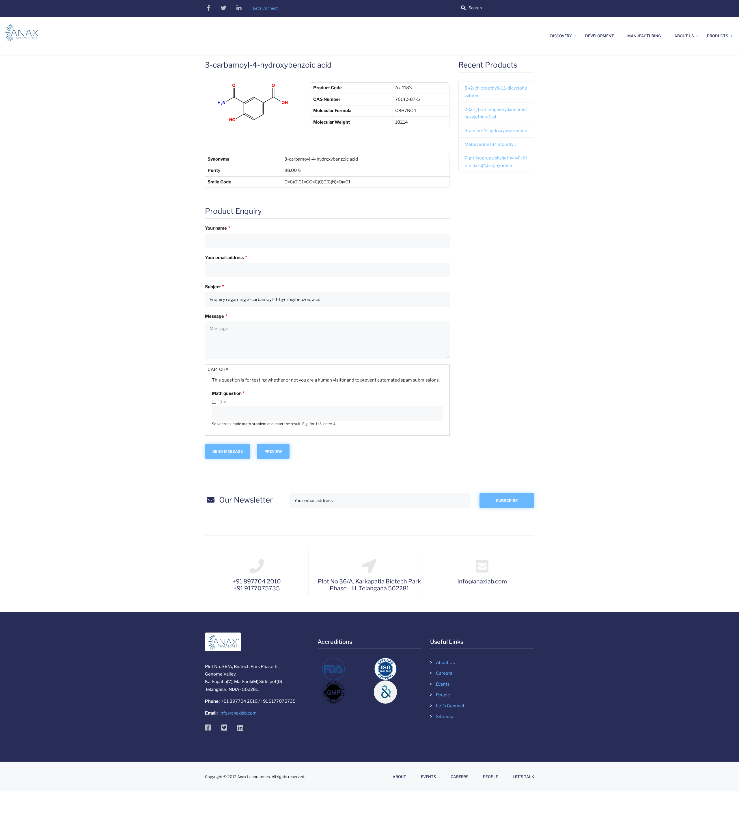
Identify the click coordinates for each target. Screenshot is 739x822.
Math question (227, 393)
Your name (216, 228)
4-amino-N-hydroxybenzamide (495, 130)
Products (717, 36)
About (399, 777)
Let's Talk (523, 777)
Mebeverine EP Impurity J (490, 144)
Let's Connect (450, 705)
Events (443, 684)
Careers (444, 673)
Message (214, 316)
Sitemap (444, 716)
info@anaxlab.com (238, 713)
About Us (684, 36)
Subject (213, 286)
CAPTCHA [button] (218, 369)
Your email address (224, 257)
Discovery (561, 36)
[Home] (21, 35)
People (443, 695)
